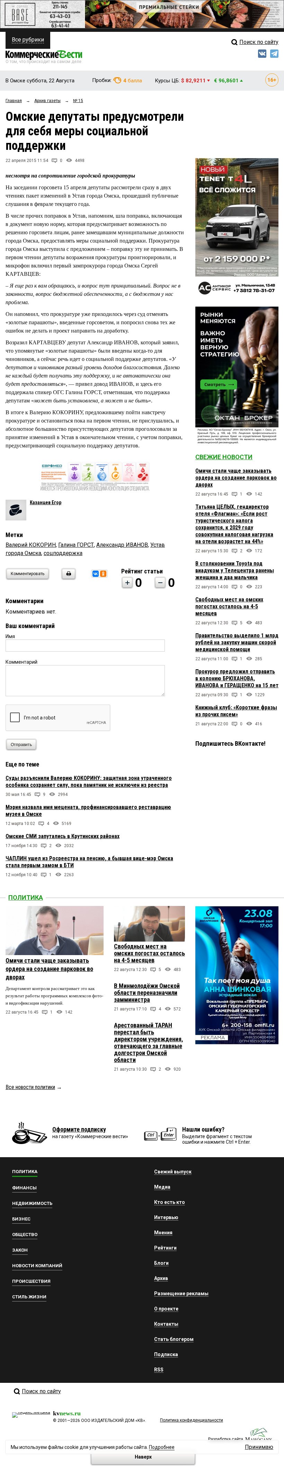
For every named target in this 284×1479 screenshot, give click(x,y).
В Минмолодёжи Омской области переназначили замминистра (147, 992)
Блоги (161, 1263)
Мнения (163, 1232)
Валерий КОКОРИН (31, 545)
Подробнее (162, 1447)
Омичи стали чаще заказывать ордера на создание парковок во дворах (236, 478)
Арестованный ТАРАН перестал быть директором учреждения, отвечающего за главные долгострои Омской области (148, 1042)
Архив (161, 1278)
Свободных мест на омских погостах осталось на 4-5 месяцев (229, 606)
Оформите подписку (79, 1129)
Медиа (162, 1187)
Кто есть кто (169, 1202)
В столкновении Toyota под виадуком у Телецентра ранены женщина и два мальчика (234, 570)
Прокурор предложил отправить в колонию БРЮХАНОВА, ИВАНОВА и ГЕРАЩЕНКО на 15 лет (236, 678)
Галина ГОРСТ (76, 545)
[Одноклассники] (103, 574)
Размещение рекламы (181, 1293)
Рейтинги (165, 1248)
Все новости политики (30, 1087)
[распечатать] (67, 578)
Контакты (166, 1324)
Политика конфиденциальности (191, 1420)
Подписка (166, 1354)
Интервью (166, 1217)
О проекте (166, 1309)
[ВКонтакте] (95, 574)
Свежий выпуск (173, 1171)
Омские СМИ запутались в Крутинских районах (62, 836)
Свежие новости (223, 457)
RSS (158, 1369)
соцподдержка (63, 553)
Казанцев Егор (45, 502)
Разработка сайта (225, 1439)
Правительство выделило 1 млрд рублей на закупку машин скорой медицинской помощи (236, 642)
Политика (25, 897)
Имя (10, 636)
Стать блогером (174, 1339)
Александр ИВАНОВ (122, 545)
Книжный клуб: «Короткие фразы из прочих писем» (236, 711)
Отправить (21, 744)
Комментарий (21, 662)
